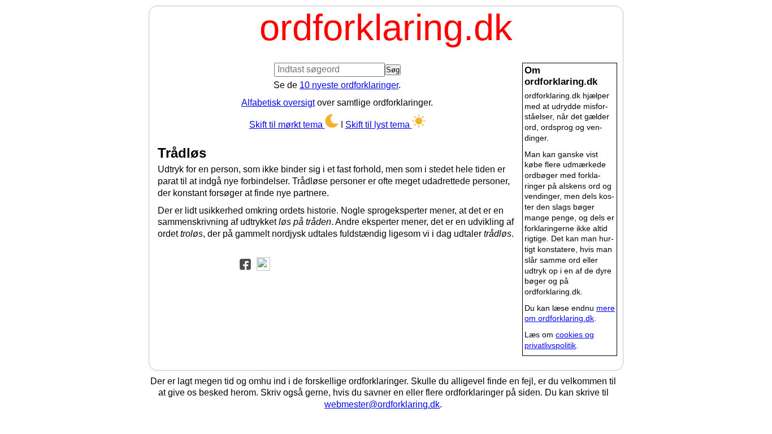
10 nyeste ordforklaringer (349, 85)
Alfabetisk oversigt (278, 102)
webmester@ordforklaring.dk (382, 404)
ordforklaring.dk (386, 27)
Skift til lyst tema (378, 124)
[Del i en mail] (261, 263)
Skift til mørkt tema (287, 124)
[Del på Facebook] (243, 263)
